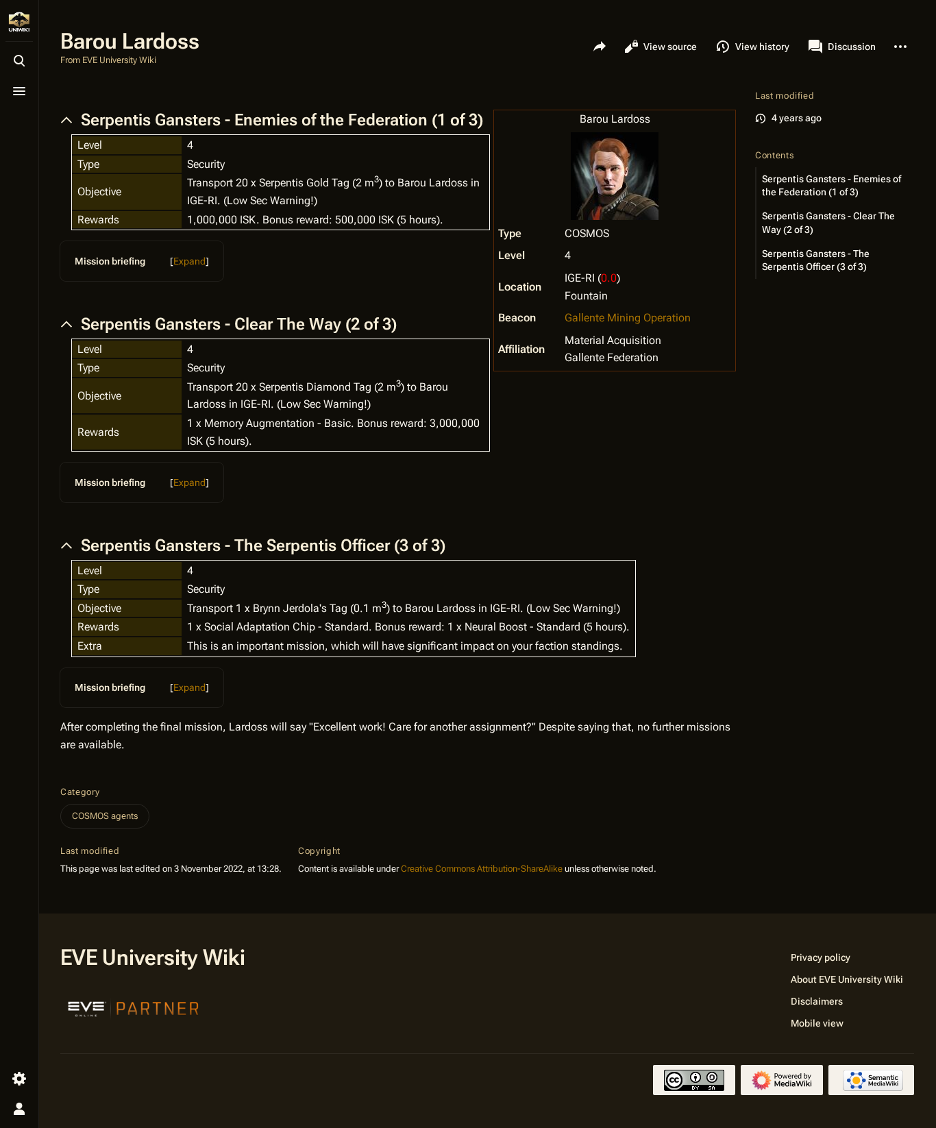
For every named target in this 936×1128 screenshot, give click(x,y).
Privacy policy (820, 957)
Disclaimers (817, 1001)
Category (79, 792)
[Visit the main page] (19, 22)
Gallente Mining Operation (628, 317)
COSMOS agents (105, 816)
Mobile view (817, 1023)
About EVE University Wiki (847, 979)
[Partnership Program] (133, 1007)
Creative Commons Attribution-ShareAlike (482, 868)
